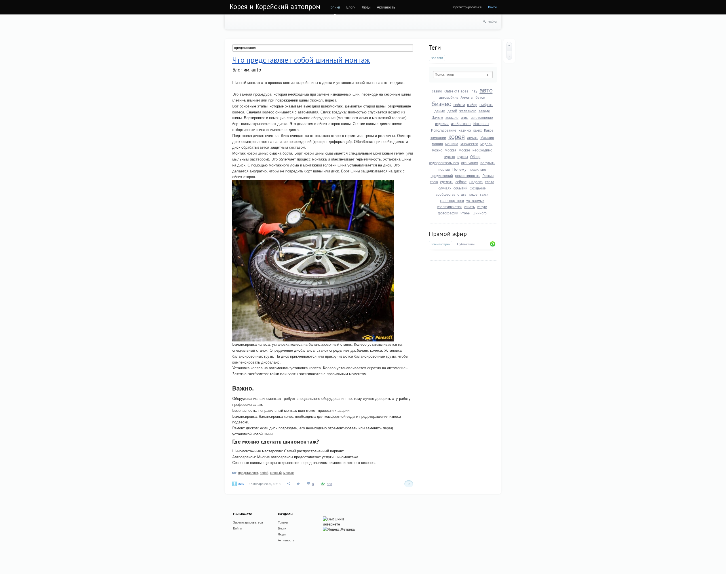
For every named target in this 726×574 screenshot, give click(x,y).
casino (437, 90)
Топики (334, 7)
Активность (386, 7)
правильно (477, 169)
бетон (480, 97)
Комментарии (440, 244)
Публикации (465, 244)
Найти (492, 21)
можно (437, 149)
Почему (459, 169)
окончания (469, 162)
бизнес (441, 103)
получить (487, 162)
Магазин (487, 137)
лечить (472, 137)
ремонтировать (467, 175)
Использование (443, 130)
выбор (472, 104)
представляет (248, 472)
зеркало (452, 117)
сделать (446, 181)
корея (456, 136)
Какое (488, 130)
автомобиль (448, 97)
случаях (444, 187)
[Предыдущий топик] (509, 46)
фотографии (448, 212)
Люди (366, 7)
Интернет (481, 123)
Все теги (437, 58)
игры (464, 117)
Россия (488, 175)
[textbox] (463, 74)
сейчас (461, 181)
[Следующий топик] (509, 55)
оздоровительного (444, 162)
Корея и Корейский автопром (275, 6)
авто (486, 89)
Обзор (475, 156)
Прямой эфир (448, 234)
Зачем (437, 117)
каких (477, 130)
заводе (484, 110)
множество (469, 143)
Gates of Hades (456, 90)
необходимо (482, 149)
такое (473, 194)
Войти (492, 7)
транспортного (452, 200)
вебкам (459, 104)
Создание (478, 187)
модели (486, 143)
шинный (276, 472)
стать (461, 194)
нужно (449, 156)
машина (451, 143)
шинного (480, 212)
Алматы (467, 97)
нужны (462, 156)
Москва (450, 149)
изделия (442, 123)
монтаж (288, 472)
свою (434, 181)
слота (489, 181)
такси (484, 194)
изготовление (482, 117)
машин (437, 143)
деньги (439, 110)
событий (460, 187)
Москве (464, 149)
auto (241, 483)
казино (465, 130)
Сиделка (476, 181)
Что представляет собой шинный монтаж (301, 60)
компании (438, 137)
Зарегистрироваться (467, 7)
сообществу (445, 194)
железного (467, 110)
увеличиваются (449, 206)
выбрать (486, 104)
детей (452, 110)
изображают (461, 123)
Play (473, 90)
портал (444, 169)
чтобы (465, 212)
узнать (469, 206)
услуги (482, 206)
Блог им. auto (246, 69)
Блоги (351, 7)
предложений (442, 175)
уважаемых (475, 200)
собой (264, 472)
